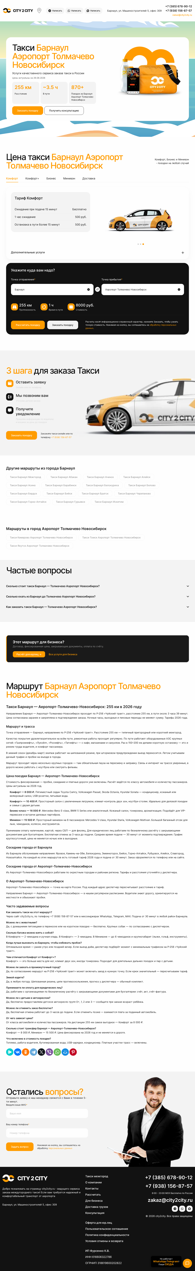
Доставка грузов (96, 1206)
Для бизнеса (94, 1200)
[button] (97, 252)
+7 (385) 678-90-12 (178, 6)
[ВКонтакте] (17, 1052)
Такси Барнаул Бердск (23, 493)
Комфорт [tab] (12, 178)
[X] (41, 1052)
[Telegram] (33, 1052)
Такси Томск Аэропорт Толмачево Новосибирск (111, 537)
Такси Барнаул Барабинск (60, 485)
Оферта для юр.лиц (98, 1222)
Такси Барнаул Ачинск (100, 477)
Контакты (91, 1188)
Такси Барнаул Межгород (25, 477)
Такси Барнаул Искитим (109, 501)
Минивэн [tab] (69, 178)
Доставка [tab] (88, 178)
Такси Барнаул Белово (142, 485)
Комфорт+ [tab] (32, 178)
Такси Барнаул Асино (23, 485)
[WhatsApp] (57, 1052)
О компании (93, 1182)
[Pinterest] (73, 1052)
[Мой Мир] (65, 1052)
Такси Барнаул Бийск (59, 493)
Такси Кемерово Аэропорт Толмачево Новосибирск (41, 537)
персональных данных (60, 1148)
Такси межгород (96, 1176)
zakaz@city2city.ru (182, 15)
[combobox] (51, 289)
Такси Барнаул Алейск (136, 477)
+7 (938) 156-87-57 (178, 10)
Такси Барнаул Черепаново (134, 493)
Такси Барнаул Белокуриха (102, 485)
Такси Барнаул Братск (95, 493)
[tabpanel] (97, 223)
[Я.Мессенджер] (9, 1052)
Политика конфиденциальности (107, 1234)
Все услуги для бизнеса (63, 654)
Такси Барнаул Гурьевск (70, 501)
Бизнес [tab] (51, 178)
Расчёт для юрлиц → (28, 654)
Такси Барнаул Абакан (63, 477)
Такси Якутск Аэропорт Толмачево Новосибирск (39, 545)
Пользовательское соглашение (106, 1228)
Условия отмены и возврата (104, 1241)
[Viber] (49, 1052)
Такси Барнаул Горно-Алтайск (28, 501)
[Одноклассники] (25, 1052)
